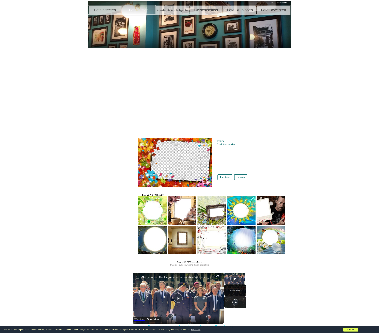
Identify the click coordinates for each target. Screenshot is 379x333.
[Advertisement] (111, 94)
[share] (217, 275)
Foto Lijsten (222, 144)
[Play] (235, 302)
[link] (137, 277)
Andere (232, 144)
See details (195, 329)
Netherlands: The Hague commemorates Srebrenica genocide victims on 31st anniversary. (178, 277)
